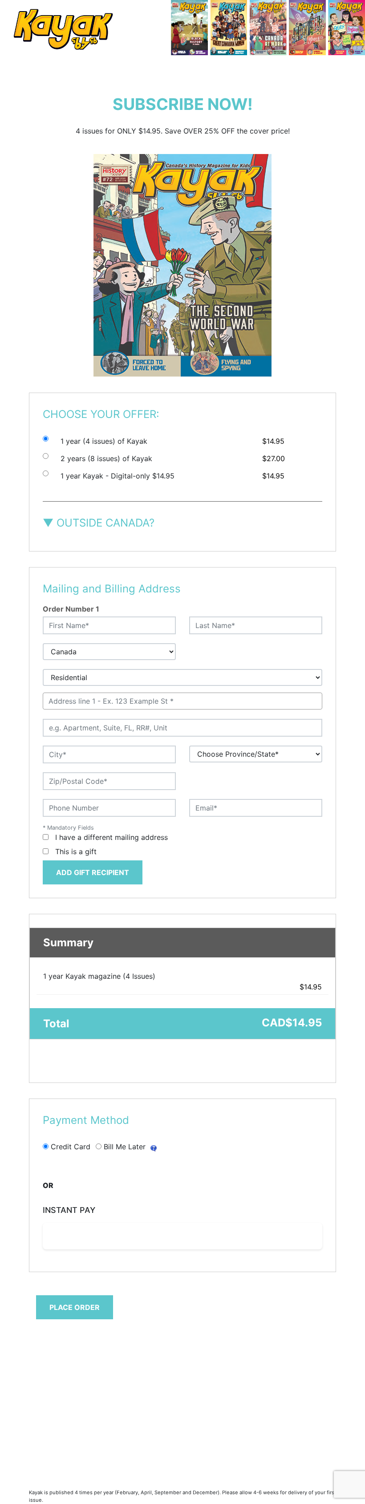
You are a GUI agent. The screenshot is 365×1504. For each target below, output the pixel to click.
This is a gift (76, 851)
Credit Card (70, 1146)
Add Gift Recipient (92, 872)
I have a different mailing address (111, 837)
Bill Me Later (125, 1146)
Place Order (74, 1307)
